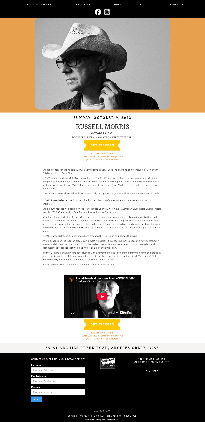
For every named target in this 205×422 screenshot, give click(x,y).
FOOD (144, 4)
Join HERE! (151, 371)
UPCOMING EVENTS (38, 4)
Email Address (38, 376)
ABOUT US (83, 4)
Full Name (36, 365)
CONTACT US (174, 4)
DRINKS (117, 4)
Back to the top (102, 411)
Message (35, 387)
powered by (106, 420)
